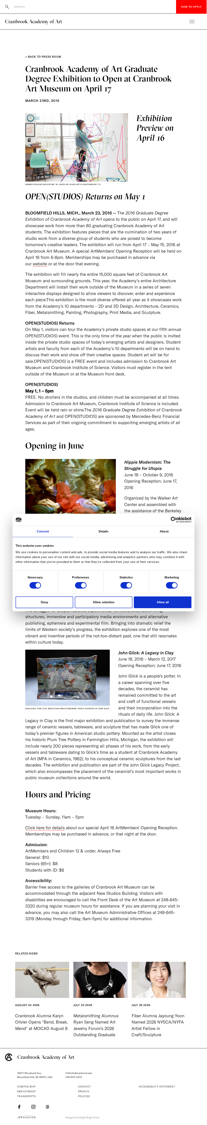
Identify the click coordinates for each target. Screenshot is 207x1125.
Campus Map (26, 1086)
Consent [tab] (43, 531)
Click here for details (45, 827)
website (40, 263)
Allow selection (103, 602)
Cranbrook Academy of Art (33, 21)
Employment (26, 1091)
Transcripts (26, 1096)
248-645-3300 (73, 1077)
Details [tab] (104, 531)
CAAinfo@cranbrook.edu (78, 1073)
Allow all (163, 602)
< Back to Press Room (43, 56)
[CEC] (26, 1117)
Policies (84, 1096)
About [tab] (164, 531)
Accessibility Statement (157, 1086)
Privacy (83, 1091)
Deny (44, 602)
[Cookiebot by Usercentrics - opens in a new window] (173, 520)
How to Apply (191, 6)
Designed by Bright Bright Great (82, 1117)
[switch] (81, 585)
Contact (84, 1086)
